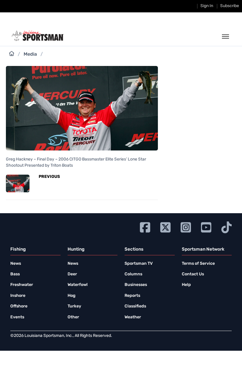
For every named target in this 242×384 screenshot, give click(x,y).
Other (73, 317)
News (15, 263)
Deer (72, 274)
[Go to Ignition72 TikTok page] (226, 226)
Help (186, 285)
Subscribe (229, 6)
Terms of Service (198, 263)
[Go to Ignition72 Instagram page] (186, 226)
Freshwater (21, 285)
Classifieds (135, 306)
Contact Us (193, 274)
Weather (133, 317)
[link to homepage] (38, 36)
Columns (133, 274)
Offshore (18, 306)
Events (17, 317)
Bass (15, 274)
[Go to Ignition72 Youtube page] (206, 226)
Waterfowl (78, 285)
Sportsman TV (139, 263)
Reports (132, 296)
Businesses (136, 285)
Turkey (74, 306)
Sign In (206, 6)
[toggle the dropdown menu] (225, 37)
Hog (72, 296)
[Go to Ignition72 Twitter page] (165, 226)
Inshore (17, 296)
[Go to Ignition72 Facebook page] (145, 226)
